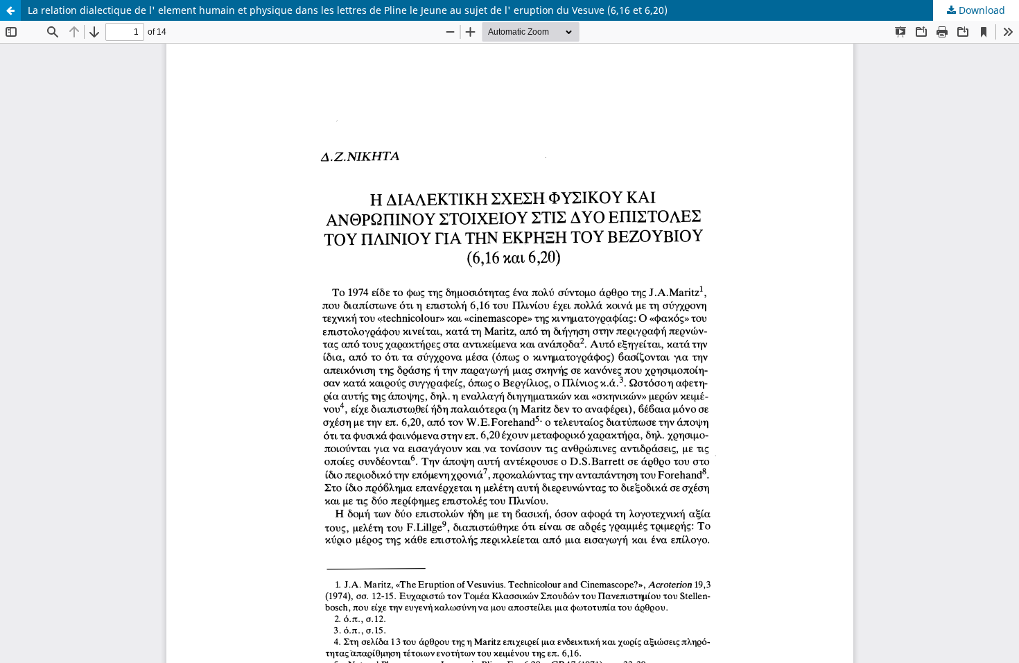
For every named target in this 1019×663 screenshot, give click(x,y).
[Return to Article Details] (10, 10)
